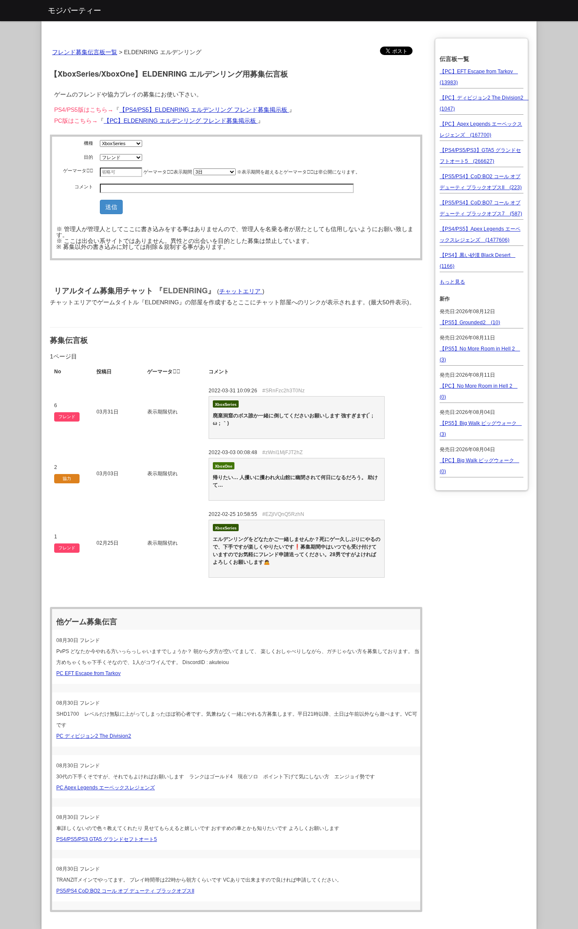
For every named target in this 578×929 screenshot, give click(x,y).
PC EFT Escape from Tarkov (88, 673)
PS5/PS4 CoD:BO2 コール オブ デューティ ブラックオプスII (125, 891)
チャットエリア (240, 291)
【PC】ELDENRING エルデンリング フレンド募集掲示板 (181, 120)
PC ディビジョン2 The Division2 (93, 736)
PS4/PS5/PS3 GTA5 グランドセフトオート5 (106, 839)
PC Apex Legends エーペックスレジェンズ (105, 788)
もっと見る (452, 282)
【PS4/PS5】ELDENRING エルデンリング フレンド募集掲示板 (204, 109)
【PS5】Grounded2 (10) (470, 322)
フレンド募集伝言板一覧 (84, 52)
